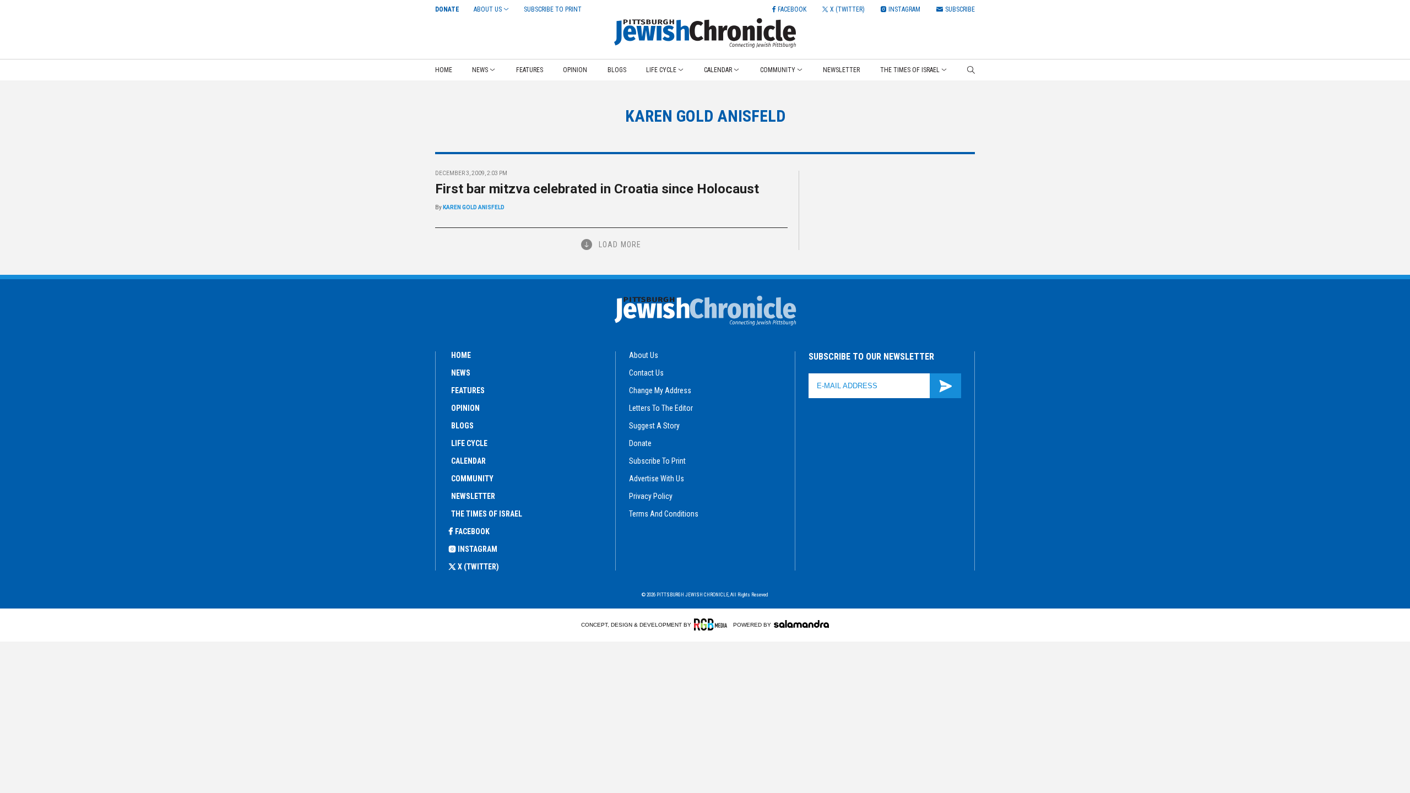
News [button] (480, 70)
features (468, 390)
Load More (620, 244)
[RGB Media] (712, 624)
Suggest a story (654, 425)
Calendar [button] (718, 70)
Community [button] (777, 70)
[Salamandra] (801, 624)
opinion (465, 408)
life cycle (469, 443)
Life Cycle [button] (661, 70)
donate (640, 443)
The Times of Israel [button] (910, 70)
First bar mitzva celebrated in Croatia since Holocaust (597, 189)
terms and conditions (663, 513)
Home (443, 70)
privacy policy (651, 496)
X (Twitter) (478, 566)
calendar (468, 461)
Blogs (617, 70)
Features (529, 70)
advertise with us (656, 478)
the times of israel (486, 513)
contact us (646, 372)
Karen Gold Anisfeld (474, 207)
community (472, 478)
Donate (447, 9)
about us (643, 355)
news (460, 372)
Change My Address (660, 390)
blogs (462, 425)
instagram (477, 549)
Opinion (575, 70)
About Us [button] (488, 9)
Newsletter (841, 70)
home (461, 355)
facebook (472, 531)
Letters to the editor (661, 408)
